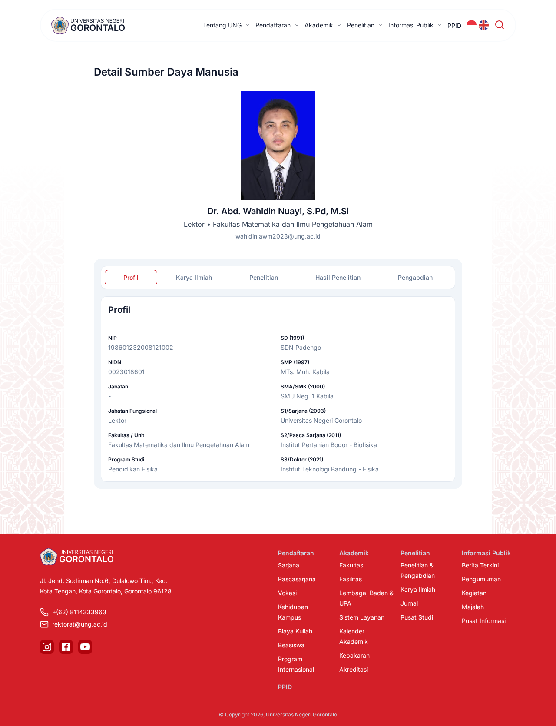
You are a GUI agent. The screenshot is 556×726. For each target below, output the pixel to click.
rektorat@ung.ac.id (79, 624)
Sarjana (288, 565)
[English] (484, 25)
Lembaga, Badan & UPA (366, 598)
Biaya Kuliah (295, 631)
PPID (454, 25)
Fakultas (351, 565)
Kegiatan (474, 593)
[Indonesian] (472, 25)
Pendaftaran (273, 25)
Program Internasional (296, 664)
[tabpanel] (278, 389)
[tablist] (278, 277)
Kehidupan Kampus (293, 612)
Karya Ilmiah (417, 589)
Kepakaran (354, 655)
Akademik (318, 25)
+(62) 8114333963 (79, 612)
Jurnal (409, 603)
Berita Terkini (480, 565)
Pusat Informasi (484, 620)
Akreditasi (353, 669)
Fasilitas (350, 579)
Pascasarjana (297, 579)
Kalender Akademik (353, 636)
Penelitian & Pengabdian (417, 570)
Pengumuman (481, 579)
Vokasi (287, 593)
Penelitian (360, 25)
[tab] (131, 277)
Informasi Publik (411, 25)
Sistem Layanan (361, 617)
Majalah (473, 606)
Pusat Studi (416, 617)
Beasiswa (291, 645)
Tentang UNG (222, 25)
